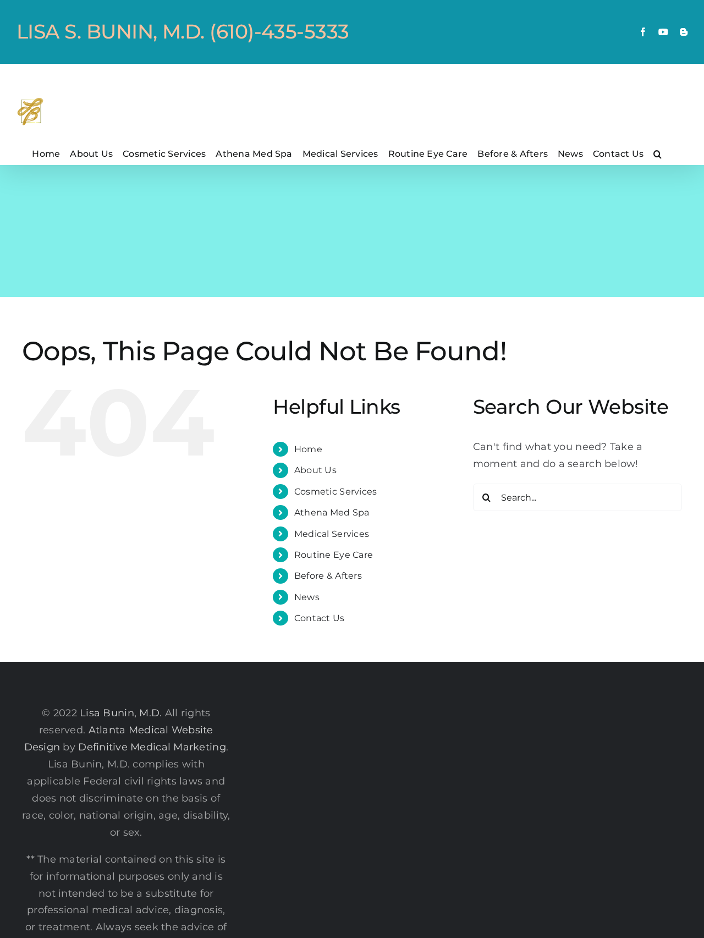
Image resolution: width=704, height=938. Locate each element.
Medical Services (331, 534)
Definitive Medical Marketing (152, 747)
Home (308, 449)
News (307, 597)
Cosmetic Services (335, 491)
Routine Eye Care (333, 555)
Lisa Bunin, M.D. (121, 713)
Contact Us (319, 618)
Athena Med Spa (332, 512)
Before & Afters (328, 576)
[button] (657, 153)
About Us (315, 470)
